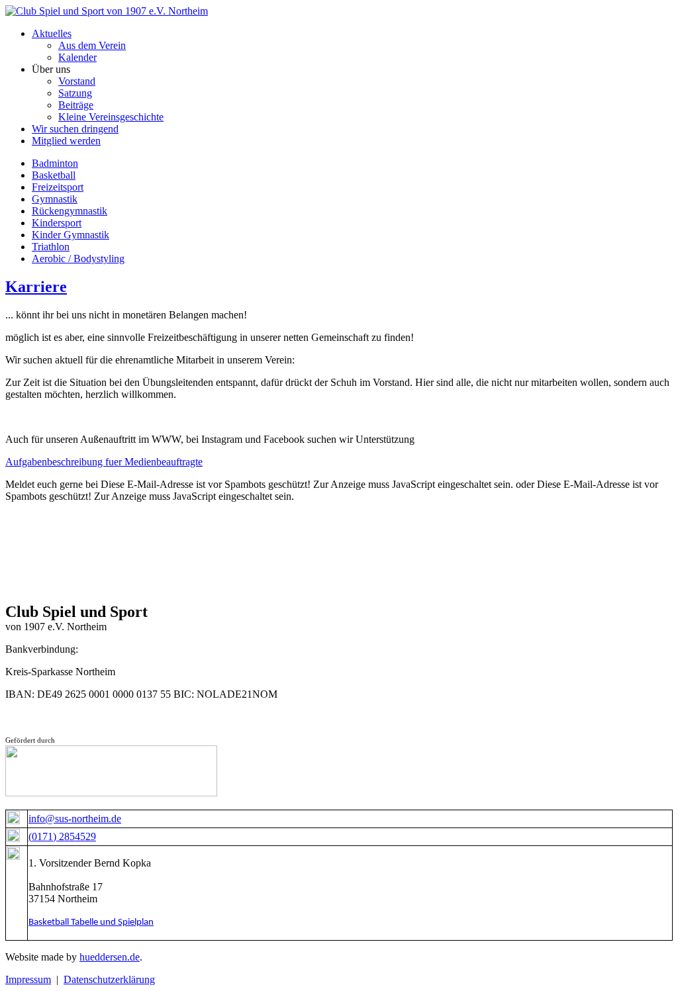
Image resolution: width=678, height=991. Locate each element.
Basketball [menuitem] (53, 175)
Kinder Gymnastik (70, 234)
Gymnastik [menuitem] (54, 199)
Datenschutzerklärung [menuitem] (109, 979)
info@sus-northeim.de (74, 818)
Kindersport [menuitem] (56, 222)
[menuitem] (52, 33)
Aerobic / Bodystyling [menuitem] (78, 258)
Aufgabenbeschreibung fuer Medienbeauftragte (104, 461)
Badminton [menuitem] (55, 163)
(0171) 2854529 (62, 836)
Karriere (36, 286)
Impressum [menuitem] (28, 979)
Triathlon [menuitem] (51, 246)
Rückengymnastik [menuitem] (69, 210)
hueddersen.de (109, 957)
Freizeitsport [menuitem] (57, 187)
